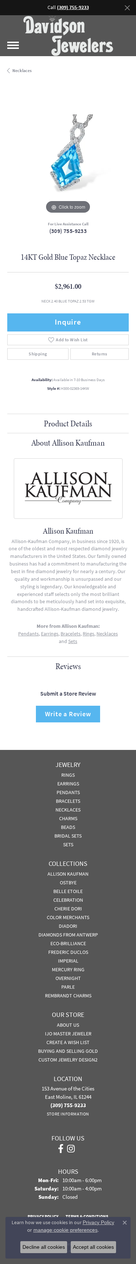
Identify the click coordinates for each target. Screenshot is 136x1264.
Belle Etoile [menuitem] (68, 891)
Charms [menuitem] (68, 818)
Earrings (49, 633)
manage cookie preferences (65, 1230)
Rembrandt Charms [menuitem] (68, 995)
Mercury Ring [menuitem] (68, 969)
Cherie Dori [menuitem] (68, 908)
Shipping (38, 354)
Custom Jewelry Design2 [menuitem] (68, 1059)
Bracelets (71, 633)
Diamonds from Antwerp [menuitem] (68, 934)
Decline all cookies (43, 1247)
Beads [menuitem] (68, 827)
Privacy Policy (98, 1222)
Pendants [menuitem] (68, 792)
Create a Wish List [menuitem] (68, 1042)
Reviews (68, 666)
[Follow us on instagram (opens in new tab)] (71, 1148)
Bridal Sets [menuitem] (68, 835)
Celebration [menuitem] (68, 900)
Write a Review (68, 713)
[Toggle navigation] (13, 45)
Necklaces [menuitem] (68, 809)
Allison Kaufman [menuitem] (68, 873)
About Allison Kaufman (68, 443)
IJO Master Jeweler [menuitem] (68, 1033)
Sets (72, 641)
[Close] (127, 7)
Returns (99, 354)
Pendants (28, 633)
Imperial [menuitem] (68, 960)
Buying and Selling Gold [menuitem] (68, 1051)
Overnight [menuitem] (68, 978)
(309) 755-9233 (68, 231)
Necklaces (22, 71)
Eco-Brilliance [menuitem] (68, 943)
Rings (88, 633)
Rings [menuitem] (68, 775)
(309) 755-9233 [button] (73, 7)
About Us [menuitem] (68, 1025)
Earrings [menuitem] (68, 783)
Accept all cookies (93, 1247)
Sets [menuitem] (68, 844)
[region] (68, 155)
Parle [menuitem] (68, 986)
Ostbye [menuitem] (68, 882)
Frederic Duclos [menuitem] (68, 952)
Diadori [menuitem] (68, 926)
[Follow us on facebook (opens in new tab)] (60, 1148)
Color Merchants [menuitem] (68, 917)
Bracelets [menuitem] (68, 801)
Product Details (68, 423)
